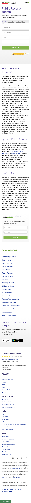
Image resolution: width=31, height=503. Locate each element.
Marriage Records (8, 283)
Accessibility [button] (5, 491)
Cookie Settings (5, 501)
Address (18, 22)
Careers (4, 387)
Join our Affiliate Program (8, 427)
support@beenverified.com (10, 359)
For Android (5, 404)
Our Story (4, 377)
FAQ (3, 421)
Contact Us (5, 416)
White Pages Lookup (9, 315)
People (4, 22)
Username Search (8, 309)
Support (4, 414)
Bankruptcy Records (9, 257)
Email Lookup (6, 270)
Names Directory (6, 454)
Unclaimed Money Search (11, 305)
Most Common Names (7, 429)
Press (3, 384)
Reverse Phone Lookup (10, 302)
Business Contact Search (8, 407)
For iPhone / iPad (6, 402)
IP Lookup (5, 279)
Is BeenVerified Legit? (7, 379)
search (15, 47)
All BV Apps (5, 399)
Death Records (7, 263)
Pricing (4, 382)
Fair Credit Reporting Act (14, 468)
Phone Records (7, 292)
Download (14, 402)
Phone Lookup (14, 22)
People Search (7, 289)
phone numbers (16, 153)
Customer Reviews (7, 389)
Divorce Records (8, 266)
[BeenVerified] (8, 3)
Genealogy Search (8, 276)
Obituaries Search (8, 286)
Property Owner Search (10, 296)
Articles (4, 392)
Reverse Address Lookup (10, 299)
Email (23, 22)
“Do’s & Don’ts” (5, 477)
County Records (7, 260)
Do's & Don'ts (5, 419)
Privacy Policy (18, 489)
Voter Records (7, 312)
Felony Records (7, 273)
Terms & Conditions (15, 477)
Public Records (6, 449)
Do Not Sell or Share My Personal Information (14, 424)
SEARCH (15, 237)
